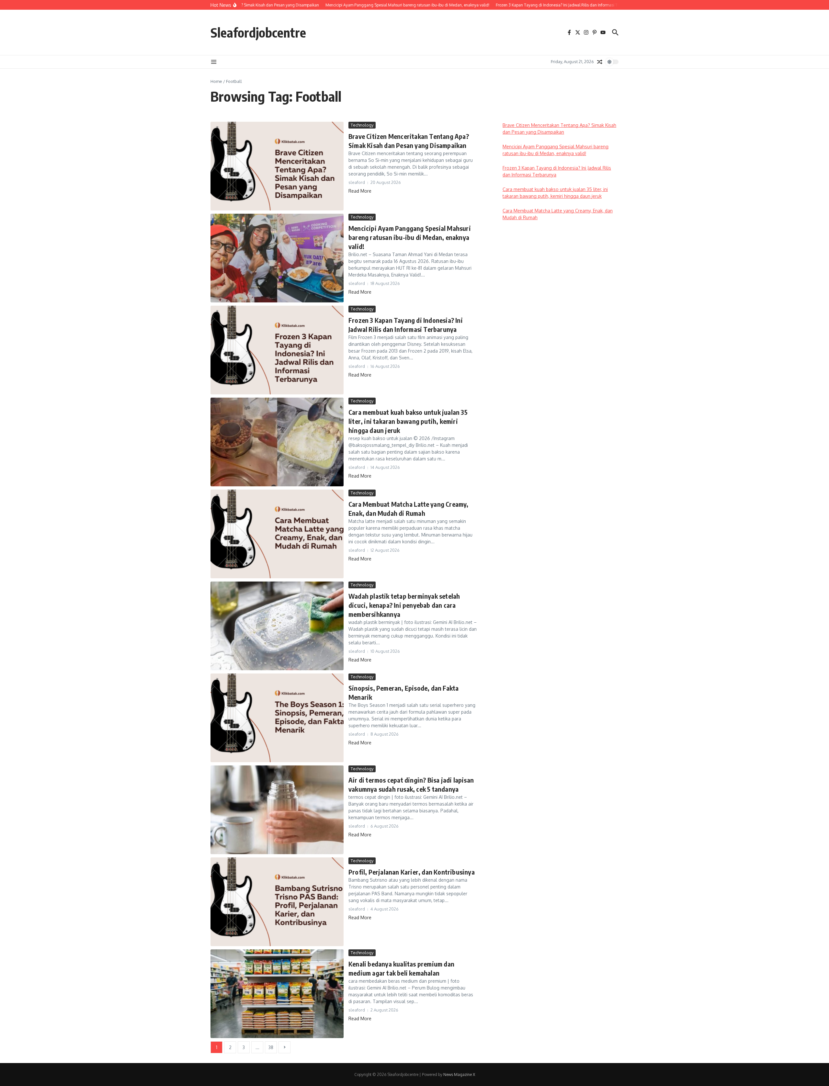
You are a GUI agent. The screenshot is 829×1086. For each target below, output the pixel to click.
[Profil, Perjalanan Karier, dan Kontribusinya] (277, 901)
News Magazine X (459, 1074)
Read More (359, 191)
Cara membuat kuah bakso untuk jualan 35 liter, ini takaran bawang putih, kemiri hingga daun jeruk (408, 421)
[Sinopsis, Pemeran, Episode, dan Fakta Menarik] (277, 717)
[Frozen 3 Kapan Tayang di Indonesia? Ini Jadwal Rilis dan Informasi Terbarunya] (277, 350)
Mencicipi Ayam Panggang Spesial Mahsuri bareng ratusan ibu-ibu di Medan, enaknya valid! (409, 237)
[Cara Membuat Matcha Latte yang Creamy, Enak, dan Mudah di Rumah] (277, 534)
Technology (362, 125)
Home (216, 81)
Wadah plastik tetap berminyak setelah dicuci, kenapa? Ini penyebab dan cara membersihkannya (404, 605)
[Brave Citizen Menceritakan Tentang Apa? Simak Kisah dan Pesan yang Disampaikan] (277, 166)
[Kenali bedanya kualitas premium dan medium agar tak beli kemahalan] (277, 993)
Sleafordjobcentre (258, 32)
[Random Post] (599, 61)
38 (270, 1047)
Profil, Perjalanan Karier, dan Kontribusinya (411, 872)
